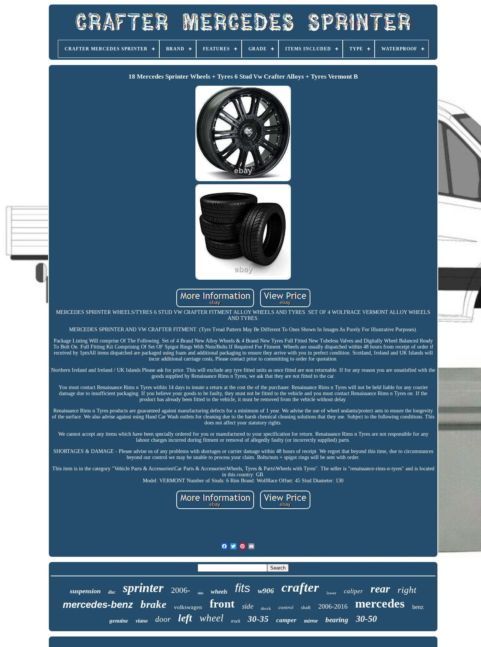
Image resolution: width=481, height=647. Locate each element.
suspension (85, 591)
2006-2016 (333, 606)
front (222, 603)
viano (142, 621)
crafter (300, 587)
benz (418, 607)
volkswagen (188, 607)
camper (286, 620)
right (407, 590)
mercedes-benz (98, 604)
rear (380, 588)
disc (111, 592)
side (247, 606)
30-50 (366, 619)
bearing (336, 620)
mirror (311, 621)
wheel (212, 618)
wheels (219, 591)
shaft (306, 607)
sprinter (143, 588)
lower (331, 593)
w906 (266, 590)
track (235, 621)
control (285, 607)
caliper (353, 591)
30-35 (258, 619)
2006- (180, 590)
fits (242, 588)
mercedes (380, 603)
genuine (118, 621)
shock (266, 608)
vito (200, 593)
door (163, 619)
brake (153, 604)
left (185, 618)
